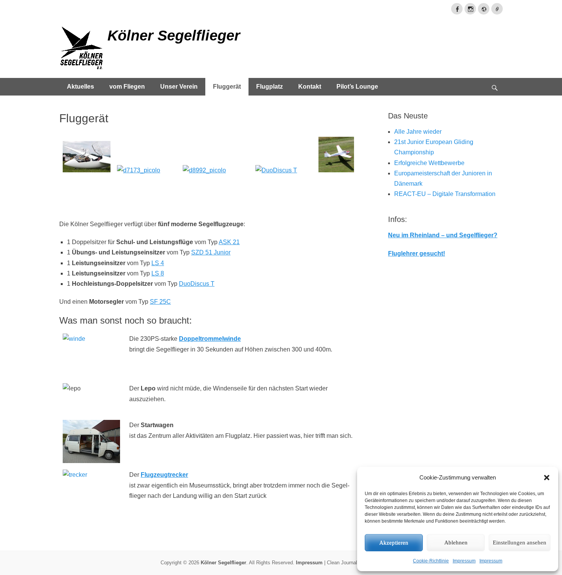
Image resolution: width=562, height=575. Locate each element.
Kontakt (309, 86)
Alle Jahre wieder (418, 131)
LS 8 (157, 273)
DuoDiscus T (196, 283)
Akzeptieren (393, 542)
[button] (547, 477)
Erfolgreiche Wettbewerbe (429, 163)
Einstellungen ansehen (519, 542)
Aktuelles (80, 86)
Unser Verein (179, 86)
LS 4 (157, 263)
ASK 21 (229, 242)
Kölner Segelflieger (173, 36)
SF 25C (160, 301)
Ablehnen (456, 542)
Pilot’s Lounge (357, 86)
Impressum (464, 561)
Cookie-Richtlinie (431, 561)
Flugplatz (269, 86)
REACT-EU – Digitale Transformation (444, 194)
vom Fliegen (127, 86)
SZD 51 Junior (211, 252)
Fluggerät (227, 86)
